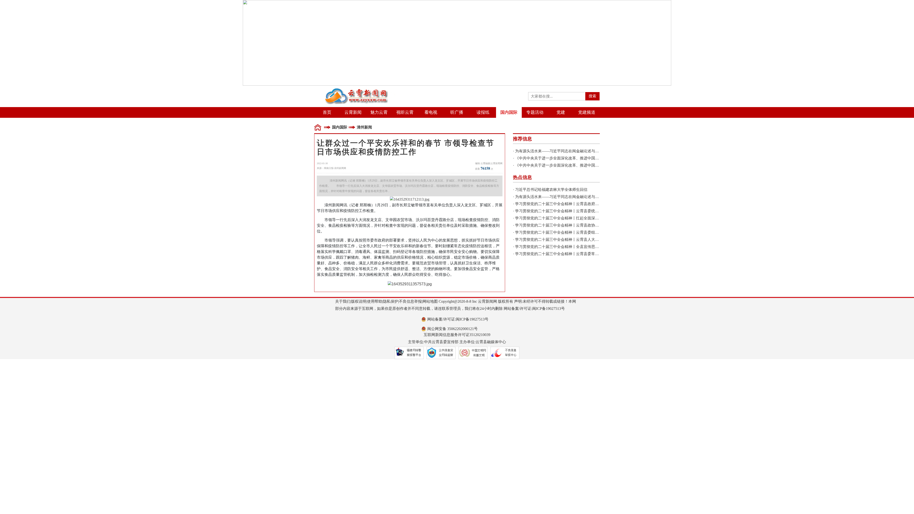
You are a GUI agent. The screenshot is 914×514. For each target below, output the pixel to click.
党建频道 (586, 112)
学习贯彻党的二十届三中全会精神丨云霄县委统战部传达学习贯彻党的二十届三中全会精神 (591, 211)
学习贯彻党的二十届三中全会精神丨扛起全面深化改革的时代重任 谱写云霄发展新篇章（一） (593, 218)
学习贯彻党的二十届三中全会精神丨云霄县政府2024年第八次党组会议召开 (578, 204)
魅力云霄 (378, 112)
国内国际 (508, 112)
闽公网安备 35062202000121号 (452, 329)
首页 (327, 112)
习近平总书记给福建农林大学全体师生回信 (551, 190)
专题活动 (534, 112)
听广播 (456, 112)
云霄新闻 (353, 112)
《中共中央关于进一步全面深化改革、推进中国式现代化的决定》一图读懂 (578, 158)
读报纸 (483, 112)
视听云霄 (404, 112)
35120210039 (479, 335)
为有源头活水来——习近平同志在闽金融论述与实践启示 (562, 151)
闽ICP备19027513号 (548, 308)
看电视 (430, 112)
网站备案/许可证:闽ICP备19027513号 (457, 319)
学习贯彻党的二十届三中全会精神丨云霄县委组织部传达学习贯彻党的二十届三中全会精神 (591, 232)
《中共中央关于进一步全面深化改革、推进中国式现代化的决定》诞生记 (576, 165)
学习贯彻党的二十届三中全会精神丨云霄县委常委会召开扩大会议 (570, 254)
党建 (560, 112)
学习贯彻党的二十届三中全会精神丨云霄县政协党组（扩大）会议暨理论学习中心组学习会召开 (595, 225)
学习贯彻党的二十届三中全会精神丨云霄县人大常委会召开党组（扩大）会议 (580, 239)
